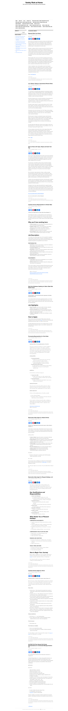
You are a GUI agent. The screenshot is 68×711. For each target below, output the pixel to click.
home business (38, 78)
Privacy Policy (37, 23)
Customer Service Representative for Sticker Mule (40, 204)
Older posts (30, 706)
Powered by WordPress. (37, 709)
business (31, 280)
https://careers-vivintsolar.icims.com (35, 406)
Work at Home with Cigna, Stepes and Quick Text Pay (40, 147)
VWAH (36, 34)
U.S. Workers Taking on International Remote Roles (40, 83)
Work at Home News (33, 77)
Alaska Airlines (44, 462)
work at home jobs (46, 142)
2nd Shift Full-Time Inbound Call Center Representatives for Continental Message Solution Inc (40, 645)
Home (16, 20)
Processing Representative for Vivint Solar (38, 336)
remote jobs (44, 78)
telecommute (38, 281)
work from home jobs (37, 282)
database (37, 330)
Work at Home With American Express (20, 42)
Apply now (31, 692)
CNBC (31, 137)
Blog (24, 20)
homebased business (33, 331)
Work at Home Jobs (45, 25)
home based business (33, 78)
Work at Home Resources (20, 28)
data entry (34, 330)
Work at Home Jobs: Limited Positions (22, 26)
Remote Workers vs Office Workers (20, 37)
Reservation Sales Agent (39, 472)
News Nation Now (33, 74)
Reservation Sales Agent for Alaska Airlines (38, 417)
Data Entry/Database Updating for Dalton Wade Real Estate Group (40, 287)
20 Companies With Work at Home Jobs (20, 41)
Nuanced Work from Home (34, 33)
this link (31, 556)
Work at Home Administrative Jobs (21, 25)
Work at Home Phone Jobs (47, 26)
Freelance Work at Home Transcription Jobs (40, 20)
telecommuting (38, 142)
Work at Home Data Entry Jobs (35, 25)
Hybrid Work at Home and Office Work (20, 36)
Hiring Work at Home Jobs (34, 198)
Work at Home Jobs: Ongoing (36, 26)
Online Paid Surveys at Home (27, 23)
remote (41, 78)
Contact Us (29, 20)
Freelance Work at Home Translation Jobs (23, 22)
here (41, 320)
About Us (20, 20)
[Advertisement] (34, 12)
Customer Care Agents (36, 280)
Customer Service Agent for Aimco (36, 570)
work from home (32, 282)
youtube (45, 198)
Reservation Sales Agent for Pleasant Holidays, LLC (40, 477)
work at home (48, 78)
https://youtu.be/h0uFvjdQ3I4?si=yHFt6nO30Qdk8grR (36, 193)
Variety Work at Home (34, 2)
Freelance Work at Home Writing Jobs (40, 22)
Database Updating (41, 330)
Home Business (18, 23)
